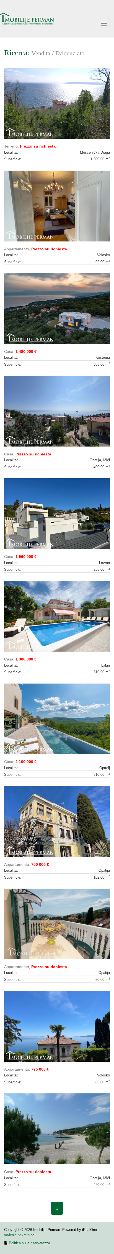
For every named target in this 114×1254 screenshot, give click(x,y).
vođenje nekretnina (19, 1235)
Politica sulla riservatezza (29, 1243)
